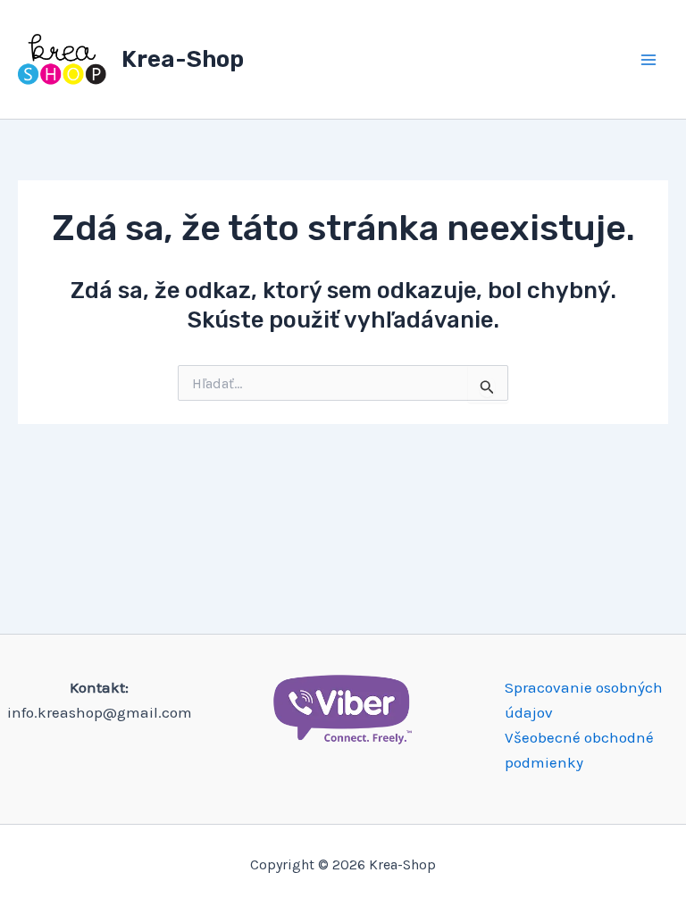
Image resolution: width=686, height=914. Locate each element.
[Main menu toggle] (648, 59)
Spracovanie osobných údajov (584, 699)
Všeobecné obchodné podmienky (579, 749)
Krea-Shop (182, 59)
